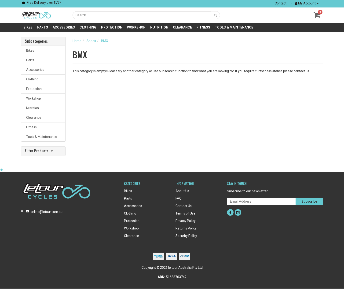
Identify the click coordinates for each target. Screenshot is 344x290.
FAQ (179, 198)
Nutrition (159, 27)
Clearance (182, 27)
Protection (111, 27)
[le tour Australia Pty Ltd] (36, 15)
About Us (182, 191)
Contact (280, 3)
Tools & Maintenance (234, 27)
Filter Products (36, 151)
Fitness (203, 27)
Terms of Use (185, 213)
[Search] (215, 15)
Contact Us (184, 206)
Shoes (91, 41)
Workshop (136, 27)
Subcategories (36, 41)
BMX (104, 41)
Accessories (64, 27)
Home (77, 41)
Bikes (28, 27)
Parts (42, 27)
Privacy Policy (186, 221)
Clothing (88, 27)
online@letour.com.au (46, 212)
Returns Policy (186, 228)
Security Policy (186, 236)
